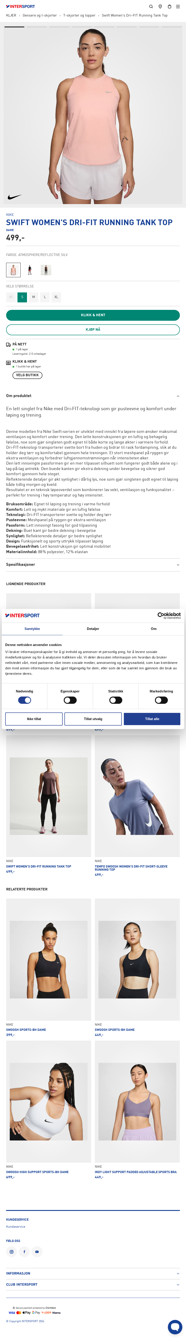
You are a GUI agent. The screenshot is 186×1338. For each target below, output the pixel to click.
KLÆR (11, 15)
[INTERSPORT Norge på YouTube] (37, 1251)
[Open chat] (175, 1327)
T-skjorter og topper (79, 15)
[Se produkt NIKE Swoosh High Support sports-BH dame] (48, 1110)
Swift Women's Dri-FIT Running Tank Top (135, 15)
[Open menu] (178, 6)
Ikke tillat (34, 719)
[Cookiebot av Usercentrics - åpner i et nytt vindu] (161, 615)
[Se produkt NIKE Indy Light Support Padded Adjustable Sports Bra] (137, 1110)
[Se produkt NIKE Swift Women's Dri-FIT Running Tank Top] (48, 806)
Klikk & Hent (93, 315)
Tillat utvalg (93, 719)
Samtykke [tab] (32, 629)
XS (11, 297)
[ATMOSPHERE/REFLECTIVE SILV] (13, 270)
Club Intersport (21, 1285)
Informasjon (18, 1273)
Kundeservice (15, 1226)
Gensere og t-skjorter (40, 15)
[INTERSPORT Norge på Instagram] (11, 1251)
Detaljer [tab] (93, 629)
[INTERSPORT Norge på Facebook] (24, 1251)
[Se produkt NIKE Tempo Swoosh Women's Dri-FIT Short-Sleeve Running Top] (137, 806)
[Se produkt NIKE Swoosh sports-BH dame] (48, 968)
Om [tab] (154, 629)
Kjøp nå (93, 330)
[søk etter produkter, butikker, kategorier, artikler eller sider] (151, 6)
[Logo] (22, 6)
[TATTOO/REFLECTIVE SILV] (46, 270)
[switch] (70, 700)
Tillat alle (152, 719)
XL (56, 297)
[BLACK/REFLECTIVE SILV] (29, 270)
